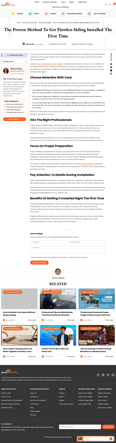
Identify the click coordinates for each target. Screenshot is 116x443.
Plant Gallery (102, 400)
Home (37, 2)
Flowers (20, 14)
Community (34, 404)
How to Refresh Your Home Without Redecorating (19, 313)
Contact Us (34, 397)
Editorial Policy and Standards (11, 400)
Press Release (35, 411)
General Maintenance (52, 292)
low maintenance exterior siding (50, 64)
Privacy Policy (6, 393)
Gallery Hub (82, 2)
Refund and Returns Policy (10, 404)
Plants (36, 14)
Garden (53, 14)
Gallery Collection (104, 393)
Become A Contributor (61, 7)
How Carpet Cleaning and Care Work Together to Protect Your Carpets (17, 350)
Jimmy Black (39, 44)
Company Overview (49, 2)
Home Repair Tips (84, 404)
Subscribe (108, 427)
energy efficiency (87, 164)
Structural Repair (45, 23)
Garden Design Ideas (85, 400)
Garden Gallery (103, 404)
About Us (33, 393)
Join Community (99, 14)
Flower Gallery (103, 397)
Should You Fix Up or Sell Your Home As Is (55, 350)
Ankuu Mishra (10, 320)
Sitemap (33, 415)
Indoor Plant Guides (85, 397)
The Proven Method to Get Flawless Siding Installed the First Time (76, 23)
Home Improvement (74, 14)
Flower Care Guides (85, 393)
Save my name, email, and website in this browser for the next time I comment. (60, 257)
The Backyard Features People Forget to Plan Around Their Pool (95, 313)
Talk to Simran (13, 119)
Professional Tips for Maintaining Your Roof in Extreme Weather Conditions (57, 313)
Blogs (72, 2)
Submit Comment (39, 263)
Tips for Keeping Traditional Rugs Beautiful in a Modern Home (95, 350)
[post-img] (58, 309)
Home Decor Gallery (105, 408)
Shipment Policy (7, 408)
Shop (63, 2)
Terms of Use (6, 397)
